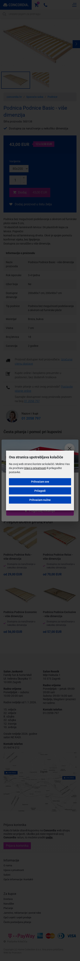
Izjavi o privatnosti (35, 468)
